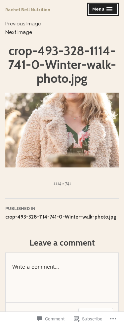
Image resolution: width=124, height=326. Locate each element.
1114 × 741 (62, 183)
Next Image (18, 32)
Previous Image (23, 24)
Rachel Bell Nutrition (27, 9)
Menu (103, 10)
